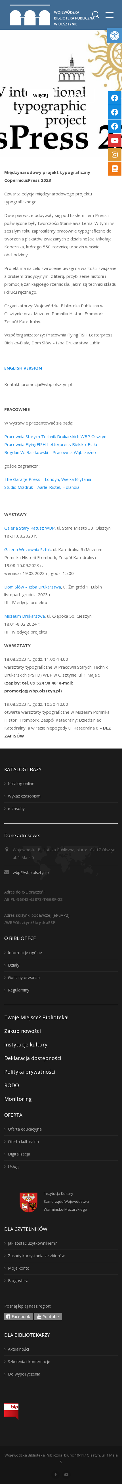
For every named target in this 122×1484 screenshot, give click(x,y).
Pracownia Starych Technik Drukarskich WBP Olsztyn (55, 436)
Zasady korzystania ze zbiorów (36, 1255)
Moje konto (19, 1268)
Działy (13, 965)
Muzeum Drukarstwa (24, 616)
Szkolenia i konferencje (29, 1361)
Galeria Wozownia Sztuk (27, 549)
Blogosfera (18, 1280)
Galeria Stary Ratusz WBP (29, 528)
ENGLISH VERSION (23, 368)
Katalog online (21, 783)
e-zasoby (16, 808)
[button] (114, 35)
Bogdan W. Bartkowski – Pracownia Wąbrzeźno (50, 452)
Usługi (13, 1166)
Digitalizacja (19, 1154)
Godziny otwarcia (24, 977)
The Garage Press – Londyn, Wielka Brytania (47, 479)
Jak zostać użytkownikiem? (32, 1243)
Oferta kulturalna (23, 1141)
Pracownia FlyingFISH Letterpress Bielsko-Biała (50, 444)
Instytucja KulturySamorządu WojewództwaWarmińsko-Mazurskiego (66, 1201)
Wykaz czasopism (24, 796)
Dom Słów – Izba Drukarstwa (32, 587)
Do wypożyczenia (24, 1374)
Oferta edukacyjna (25, 1129)
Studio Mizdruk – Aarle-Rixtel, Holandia (41, 487)
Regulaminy (18, 990)
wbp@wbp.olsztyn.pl (31, 872)
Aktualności (18, 1349)
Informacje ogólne (25, 952)
